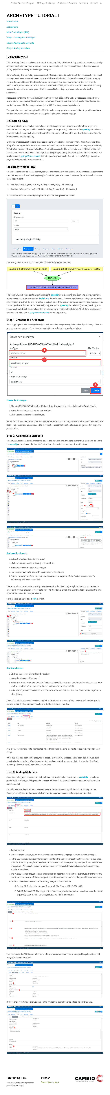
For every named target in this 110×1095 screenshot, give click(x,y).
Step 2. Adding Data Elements (20, 43)
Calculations (12, 27)
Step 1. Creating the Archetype (21, 37)
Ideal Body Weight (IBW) (18, 32)
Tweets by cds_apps (50, 1082)
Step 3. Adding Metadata (18, 48)
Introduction (12, 21)
